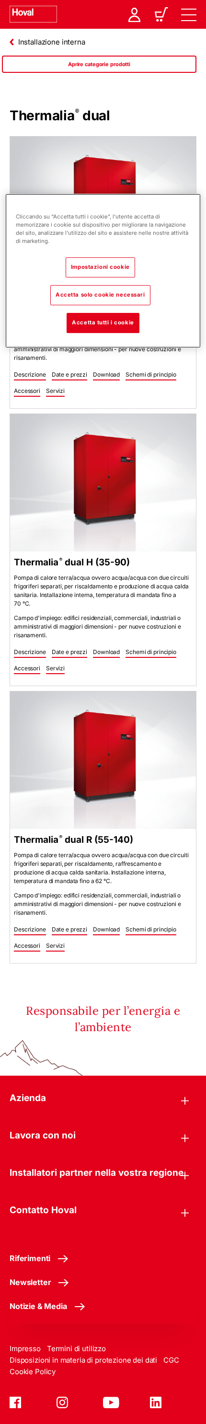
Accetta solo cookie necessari (100, 294)
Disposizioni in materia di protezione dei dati (83, 1360)
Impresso (25, 1348)
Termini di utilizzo (76, 1348)
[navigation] (189, 14)
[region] (99, 74)
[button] (30, 375)
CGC (171, 1360)
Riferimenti (30, 1258)
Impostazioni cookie (100, 267)
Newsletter (30, 1282)
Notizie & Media (38, 1306)
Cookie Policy (33, 1371)
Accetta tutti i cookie (103, 322)
